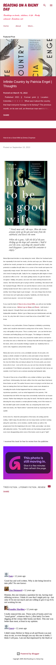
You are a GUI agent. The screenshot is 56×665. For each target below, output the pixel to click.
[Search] (44, 5)
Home (6, 26)
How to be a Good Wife (26, 304)
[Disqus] (29, 535)
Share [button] (6, 115)
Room (37, 307)
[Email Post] (49, 487)
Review (41, 487)
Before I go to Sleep (25, 307)
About (18, 26)
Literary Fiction (28, 487)
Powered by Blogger (29, 653)
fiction (13, 487)
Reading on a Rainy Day (20, 7)
